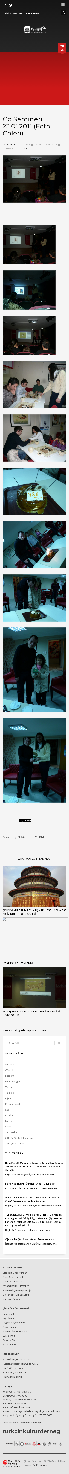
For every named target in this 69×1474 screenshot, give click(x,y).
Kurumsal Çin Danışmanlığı (17, 1290)
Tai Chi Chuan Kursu (13, 1368)
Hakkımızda (9, 1313)
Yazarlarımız (9, 1344)
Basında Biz (9, 1340)
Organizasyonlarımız (14, 1322)
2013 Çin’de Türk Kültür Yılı (19, 1137)
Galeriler (23, 148)
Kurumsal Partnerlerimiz (16, 1331)
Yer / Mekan (11, 1132)
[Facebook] (5, 5)
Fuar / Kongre (12, 1081)
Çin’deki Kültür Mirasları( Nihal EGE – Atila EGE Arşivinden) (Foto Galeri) (34, 912)
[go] (59, 1043)
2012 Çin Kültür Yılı (14, 1143)
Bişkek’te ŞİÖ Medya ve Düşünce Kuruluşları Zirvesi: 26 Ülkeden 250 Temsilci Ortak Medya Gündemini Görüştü (34, 1166)
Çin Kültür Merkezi (17, 145)
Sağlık (8, 1126)
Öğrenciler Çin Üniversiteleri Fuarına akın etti (30, 1239)
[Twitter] (10, 5)
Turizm (9, 1087)
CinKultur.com (40, 1465)
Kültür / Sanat (12, 1104)
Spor (7, 1109)
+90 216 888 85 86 (28, 13)
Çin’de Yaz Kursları (12, 1281)
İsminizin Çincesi (11, 1298)
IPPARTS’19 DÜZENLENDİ (18, 963)
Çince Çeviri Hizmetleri (14, 1277)
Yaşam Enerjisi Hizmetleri (16, 1285)
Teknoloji (10, 1092)
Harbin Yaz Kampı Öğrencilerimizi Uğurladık (30, 1183)
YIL (62, 47)
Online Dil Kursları (12, 1376)
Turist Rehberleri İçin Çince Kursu (20, 1363)
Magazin (10, 1121)
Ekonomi (10, 1075)
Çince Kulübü (10, 1327)
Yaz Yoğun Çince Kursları (16, 1359)
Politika (9, 1115)
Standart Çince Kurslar (15, 1272)
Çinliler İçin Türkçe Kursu (16, 1294)
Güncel (9, 1070)
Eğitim (8, 1098)
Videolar (9, 1064)
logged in (21, 1030)
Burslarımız (9, 1335)
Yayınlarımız (9, 1318)
